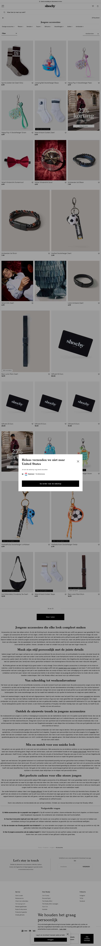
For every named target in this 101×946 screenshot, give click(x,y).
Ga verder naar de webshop (50, 484)
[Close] (78, 461)
